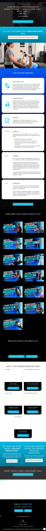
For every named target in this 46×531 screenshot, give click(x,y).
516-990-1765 (25, 16)
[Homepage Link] (23, 520)
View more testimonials (16, 356)
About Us (25, 524)
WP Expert (40, 529)
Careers (20, 524)
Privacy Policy (16, 526)
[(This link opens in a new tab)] (23, 489)
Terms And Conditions (28, 526)
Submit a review (31, 356)
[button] (44, 529)
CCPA (21, 526)
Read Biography (13, 388)
